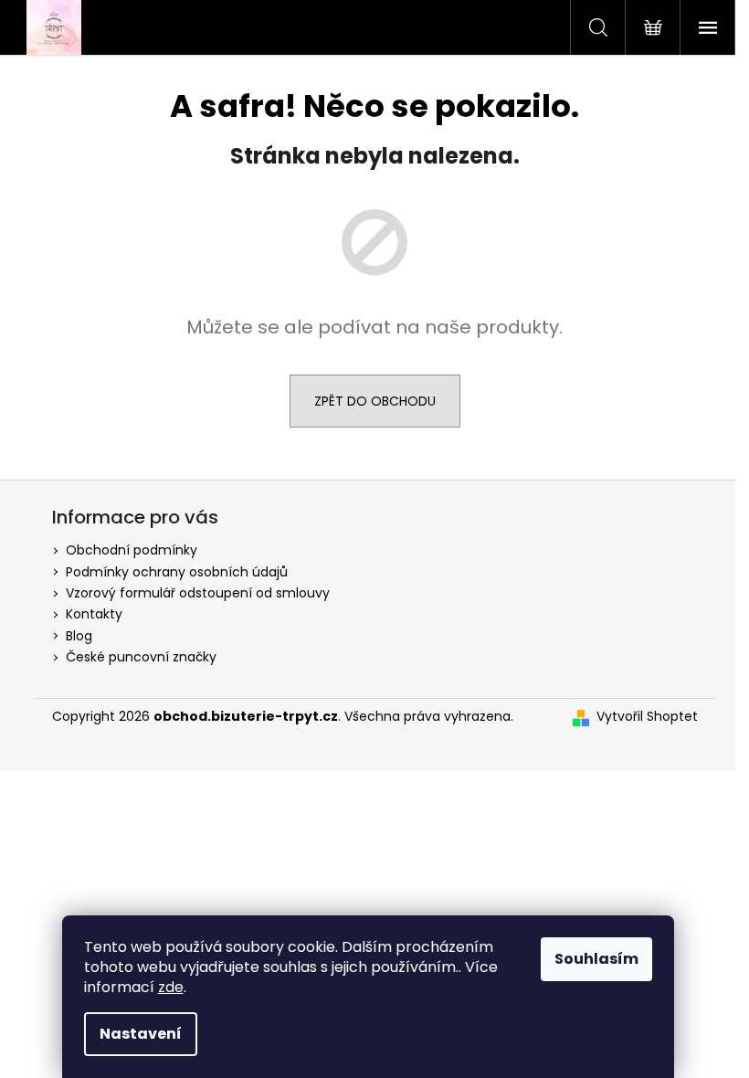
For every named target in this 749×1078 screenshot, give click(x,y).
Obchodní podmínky (131, 550)
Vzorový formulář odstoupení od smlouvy (198, 593)
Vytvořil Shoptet (647, 716)
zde (171, 987)
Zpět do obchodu (375, 401)
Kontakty (94, 614)
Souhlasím (596, 958)
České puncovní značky (141, 657)
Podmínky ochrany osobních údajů (177, 572)
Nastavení (141, 1033)
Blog (79, 636)
